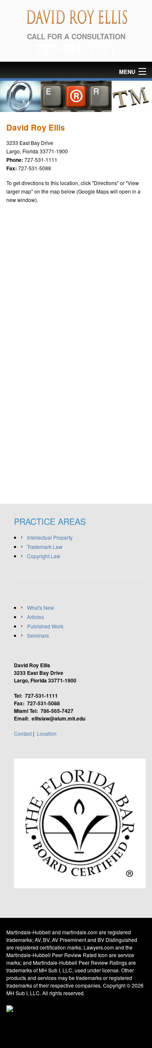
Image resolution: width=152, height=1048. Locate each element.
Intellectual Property (50, 537)
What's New (40, 607)
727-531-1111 (76, 48)
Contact (23, 733)
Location (47, 733)
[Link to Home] (76, 15)
